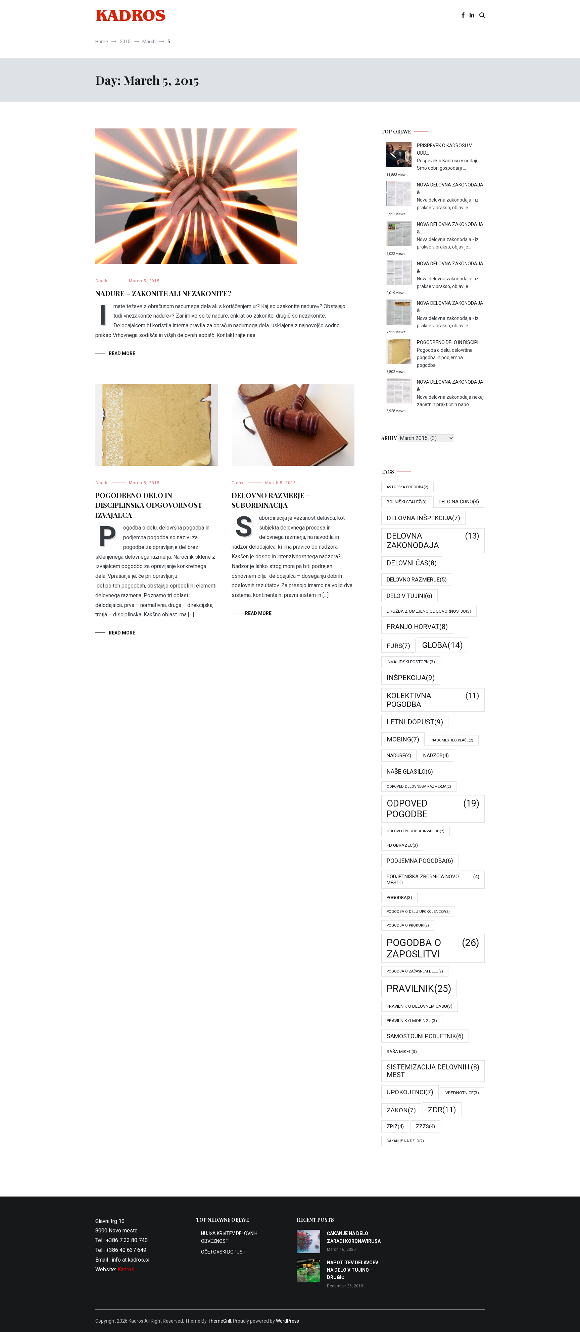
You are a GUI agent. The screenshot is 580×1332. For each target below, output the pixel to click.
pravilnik (419, 988)
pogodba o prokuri (408, 925)
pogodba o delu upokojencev (418, 911)
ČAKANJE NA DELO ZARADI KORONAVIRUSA (354, 1237)
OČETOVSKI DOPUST (223, 1252)
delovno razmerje (417, 579)
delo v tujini (409, 595)
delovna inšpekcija (423, 518)
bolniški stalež (407, 501)
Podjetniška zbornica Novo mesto (433, 880)
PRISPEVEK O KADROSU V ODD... (444, 149)
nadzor (436, 756)
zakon (401, 1110)
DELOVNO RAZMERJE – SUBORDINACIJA (271, 499)
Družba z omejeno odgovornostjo (429, 611)
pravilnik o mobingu (412, 1020)
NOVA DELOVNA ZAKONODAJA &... (450, 188)
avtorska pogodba (407, 487)
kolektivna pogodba (433, 700)
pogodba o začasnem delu (415, 971)
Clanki (102, 281)
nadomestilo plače (452, 740)
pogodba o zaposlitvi (433, 948)
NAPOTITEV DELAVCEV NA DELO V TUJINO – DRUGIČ (352, 1270)
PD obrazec (402, 845)
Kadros (125, 1269)
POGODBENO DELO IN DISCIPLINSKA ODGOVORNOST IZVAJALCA (148, 504)
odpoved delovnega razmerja (419, 786)
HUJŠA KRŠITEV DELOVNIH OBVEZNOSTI (229, 1237)
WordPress (287, 1321)
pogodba (399, 897)
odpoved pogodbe (433, 809)
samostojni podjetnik (425, 1036)
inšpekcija (411, 678)
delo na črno (459, 502)
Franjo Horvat (417, 627)
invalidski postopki (411, 661)
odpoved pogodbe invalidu (415, 831)
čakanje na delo (405, 1141)
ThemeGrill (219, 1321)
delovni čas (412, 563)
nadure (399, 756)
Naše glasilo (410, 771)
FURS (398, 646)
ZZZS (425, 1126)
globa (442, 645)
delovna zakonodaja (433, 540)
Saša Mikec (402, 1051)
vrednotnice (462, 1092)
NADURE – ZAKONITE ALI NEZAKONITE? (163, 293)
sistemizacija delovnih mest (433, 1071)
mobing (403, 739)
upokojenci (410, 1092)
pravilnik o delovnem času (419, 1006)
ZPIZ (395, 1126)
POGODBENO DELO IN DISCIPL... (450, 342)
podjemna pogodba (420, 860)
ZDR (442, 1109)
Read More (122, 353)
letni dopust (415, 722)
